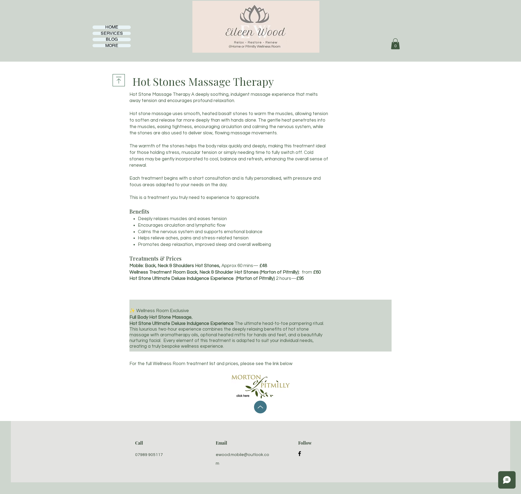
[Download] (119, 80)
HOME (111, 27)
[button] (395, 43)
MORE (111, 45)
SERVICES (112, 33)
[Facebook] (299, 453)
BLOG (112, 39)
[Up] (260, 407)
